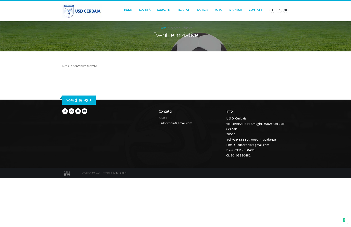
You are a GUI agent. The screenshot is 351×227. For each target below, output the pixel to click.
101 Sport (121, 172)
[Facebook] (272, 10)
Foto (218, 10)
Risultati (183, 10)
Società (145, 10)
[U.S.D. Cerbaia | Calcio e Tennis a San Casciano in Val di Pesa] (82, 11)
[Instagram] (279, 10)
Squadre (163, 10)
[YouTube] (286, 10)
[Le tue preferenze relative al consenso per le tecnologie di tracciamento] (344, 220)
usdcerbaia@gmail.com (175, 123)
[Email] (84, 111)
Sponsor (235, 10)
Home (128, 10)
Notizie (202, 10)
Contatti (256, 10)
